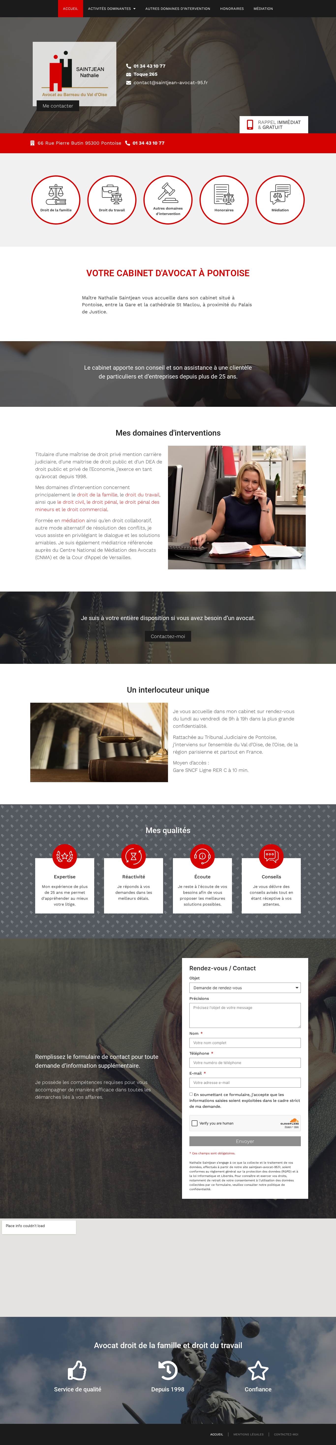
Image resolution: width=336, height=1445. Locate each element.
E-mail (196, 1073)
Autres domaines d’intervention (177, 9)
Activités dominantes (109, 9)
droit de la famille (97, 495)
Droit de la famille (56, 210)
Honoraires (232, 9)
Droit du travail (112, 210)
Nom (194, 1034)
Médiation (263, 9)
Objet (194, 978)
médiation (73, 520)
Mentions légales (248, 1434)
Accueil (70, 9)
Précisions (199, 999)
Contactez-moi (286, 1434)
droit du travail (142, 495)
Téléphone (199, 1053)
